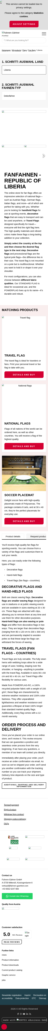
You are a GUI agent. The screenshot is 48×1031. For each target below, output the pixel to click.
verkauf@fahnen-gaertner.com (15, 886)
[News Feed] (30, 1014)
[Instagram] (21, 1014)
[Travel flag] (24, 333)
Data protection (22, 998)
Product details (13, 536)
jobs (4, 980)
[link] (13, 862)
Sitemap (42, 998)
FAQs (6, 824)
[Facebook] (18, 1014)
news (4, 955)
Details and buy (24, 375)
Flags (25, 50)
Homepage (6, 50)
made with (10, 1020)
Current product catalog (12, 970)
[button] (43, 156)
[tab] (13, 536)
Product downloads (10, 965)
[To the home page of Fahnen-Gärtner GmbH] (14, 33)
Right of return (10, 810)
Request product (38, 536)
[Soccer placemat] (24, 473)
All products (16, 50)
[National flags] (24, 401)
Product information (10, 960)
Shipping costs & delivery (15, 819)
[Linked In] (27, 1014)
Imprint (27, 995)
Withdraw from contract (14, 814)
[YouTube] (24, 1014)
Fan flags (32, 50)
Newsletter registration (12, 995)
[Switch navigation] (43, 33)
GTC (34, 998)
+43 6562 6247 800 (10, 889)
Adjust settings (24, 24)
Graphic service (9, 975)
